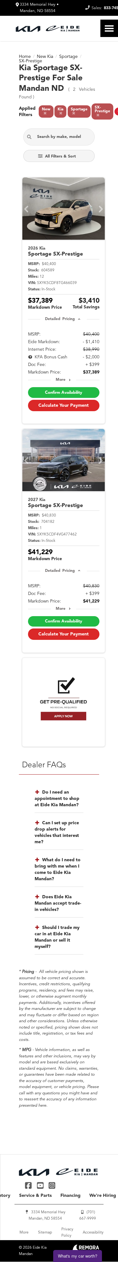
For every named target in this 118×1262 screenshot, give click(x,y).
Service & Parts (35, 1195)
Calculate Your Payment (63, 405)
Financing (70, 1195)
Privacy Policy (67, 1233)
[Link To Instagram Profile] (52, 1185)
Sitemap (45, 1232)
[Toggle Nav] (109, 28)
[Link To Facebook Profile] (29, 1185)
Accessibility (93, 1232)
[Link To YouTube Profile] (41, 1185)
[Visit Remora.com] (85, 1249)
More (60, 380)
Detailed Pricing (60, 319)
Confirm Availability (63, 393)
